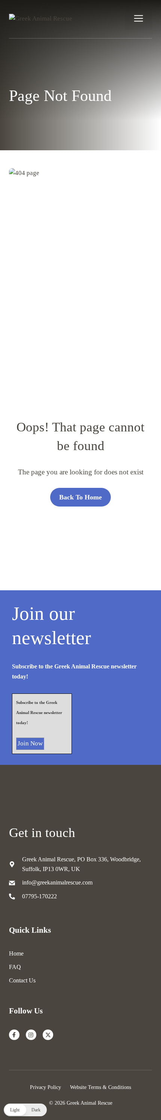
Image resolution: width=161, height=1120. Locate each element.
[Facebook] (14, 1035)
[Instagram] (31, 1035)
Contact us (22, 980)
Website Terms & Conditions (100, 1087)
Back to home (80, 497)
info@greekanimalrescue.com (57, 882)
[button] (25, 1110)
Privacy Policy (45, 1087)
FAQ (15, 967)
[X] (48, 1035)
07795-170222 (39, 896)
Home (16, 953)
